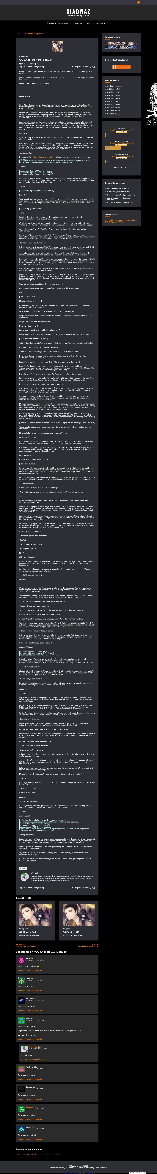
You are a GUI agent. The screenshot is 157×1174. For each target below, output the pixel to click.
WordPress (70, 1168)
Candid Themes (101, 1168)
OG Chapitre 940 (113, 101)
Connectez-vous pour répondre (30, 971)
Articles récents (33, 868)
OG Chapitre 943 (71, 932)
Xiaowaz (78, 11)
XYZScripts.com (90, 1173)
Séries (89, 23)
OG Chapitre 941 (113, 98)
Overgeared (23, 56)
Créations (100, 23)
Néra (109, 192)
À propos (50, 23)
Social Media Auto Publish (70, 1173)
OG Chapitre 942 (113, 95)
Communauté (78, 23)
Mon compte (63, 23)
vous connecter (31, 1154)
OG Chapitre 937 (113, 111)
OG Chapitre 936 (113, 114)
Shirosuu (29, 1107)
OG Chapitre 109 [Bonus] (33, 67)
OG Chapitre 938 (113, 108)
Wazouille (40, 64)
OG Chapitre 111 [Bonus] (81, 67)
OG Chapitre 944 (27, 932)
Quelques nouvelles (114, 86)
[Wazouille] (25, 881)
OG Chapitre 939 (113, 104)
